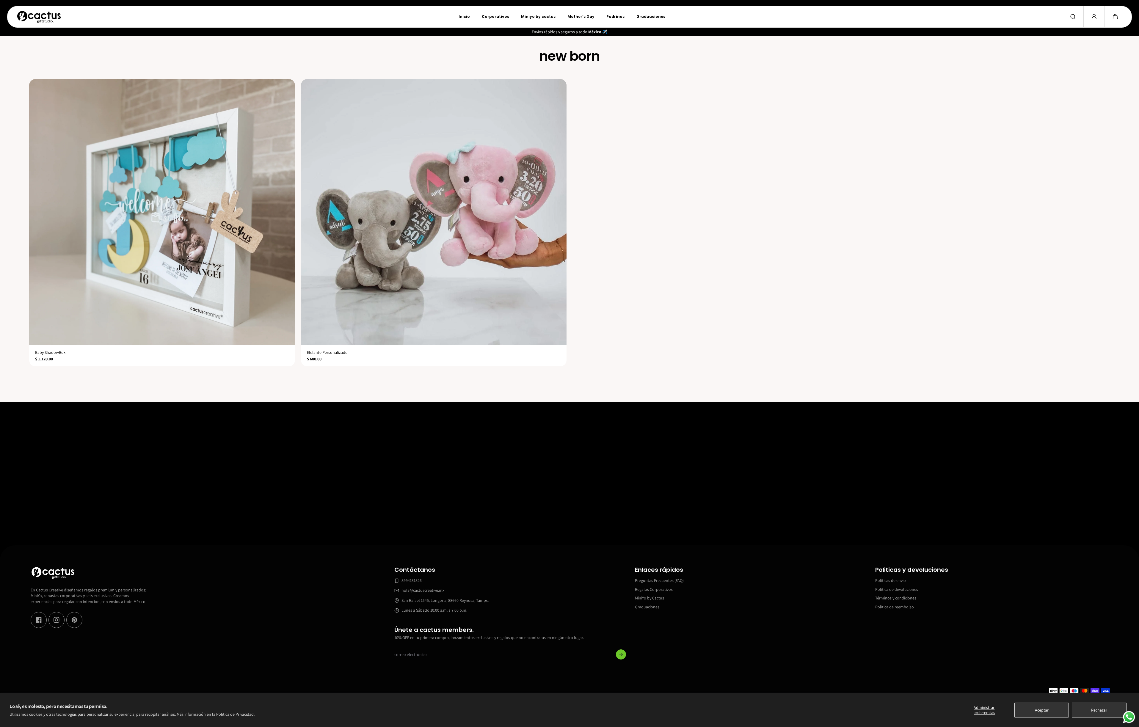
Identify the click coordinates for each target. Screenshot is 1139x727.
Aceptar (1042, 710)
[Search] (1073, 17)
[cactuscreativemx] (38, 16)
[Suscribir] (621, 654)
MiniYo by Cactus (649, 598)
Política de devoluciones (896, 589)
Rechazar (1099, 710)
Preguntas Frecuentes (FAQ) (659, 580)
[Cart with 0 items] (1115, 17)
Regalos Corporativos (654, 589)
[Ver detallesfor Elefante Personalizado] (434, 212)
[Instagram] (56, 620)
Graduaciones (647, 606)
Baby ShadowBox (50, 352)
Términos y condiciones (895, 598)
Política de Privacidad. (235, 714)
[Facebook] (39, 620)
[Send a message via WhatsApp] (1129, 717)
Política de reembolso (894, 606)
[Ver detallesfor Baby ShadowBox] (162, 212)
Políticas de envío (890, 580)
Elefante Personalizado (327, 352)
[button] (1115, 17)
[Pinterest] (74, 620)
